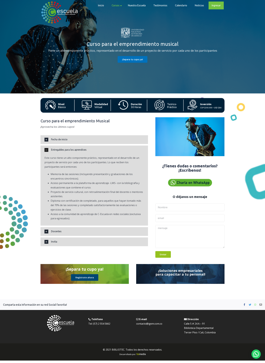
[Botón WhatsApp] (189, 179)
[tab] (94, 139)
